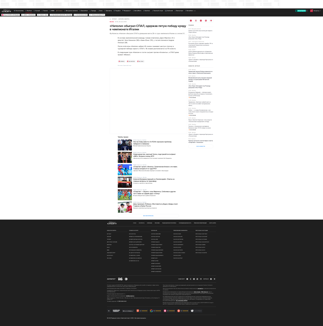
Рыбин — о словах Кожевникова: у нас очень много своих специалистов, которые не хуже (200, 111)
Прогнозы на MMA (200, 244)
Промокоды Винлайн (157, 250)
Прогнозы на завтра (201, 252)
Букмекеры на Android (135, 258)
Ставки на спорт (133, 230)
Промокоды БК (155, 241)
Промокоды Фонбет (156, 244)
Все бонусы (132, 233)
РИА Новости (204, 291)
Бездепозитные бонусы (135, 239)
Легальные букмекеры (135, 250)
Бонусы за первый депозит (136, 244)
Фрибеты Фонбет (155, 263)
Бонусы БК (154, 230)
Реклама (157, 222)
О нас (134, 222)
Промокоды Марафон (157, 255)
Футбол (112, 21)
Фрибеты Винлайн (156, 266)
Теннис (109, 239)
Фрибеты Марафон (156, 271)
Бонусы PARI (154, 239)
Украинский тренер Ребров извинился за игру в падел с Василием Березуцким (200, 72)
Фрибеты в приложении (135, 236)
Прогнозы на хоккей (201, 236)
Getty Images (197, 291)
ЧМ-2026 (109, 258)
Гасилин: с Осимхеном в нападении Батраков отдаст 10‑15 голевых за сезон (199, 127)
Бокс (108, 247)
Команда (149, 222)
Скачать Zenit (177, 255)
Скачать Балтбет (178, 258)
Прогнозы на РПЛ (200, 247)
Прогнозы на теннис (201, 239)
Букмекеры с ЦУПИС (134, 255)
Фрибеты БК (154, 258)
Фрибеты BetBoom (156, 268)
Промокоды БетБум (156, 252)
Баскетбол (110, 255)
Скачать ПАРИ (177, 233)
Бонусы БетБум (155, 236)
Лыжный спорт (111, 252)
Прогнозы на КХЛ (200, 250)
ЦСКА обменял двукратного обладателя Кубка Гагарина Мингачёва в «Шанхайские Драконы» (200, 53)
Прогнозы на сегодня (202, 230)
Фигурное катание (112, 241)
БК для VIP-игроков (134, 252)
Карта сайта (212, 222)
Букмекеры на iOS (134, 260)
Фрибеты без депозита (135, 241)
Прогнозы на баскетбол (202, 241)
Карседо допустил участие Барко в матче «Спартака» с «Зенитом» (200, 141)
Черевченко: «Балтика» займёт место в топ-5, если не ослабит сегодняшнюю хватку (199, 103)
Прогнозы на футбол (201, 233)
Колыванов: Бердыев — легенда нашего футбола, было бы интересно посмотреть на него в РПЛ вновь (200, 93)
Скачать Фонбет (177, 241)
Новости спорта (111, 230)
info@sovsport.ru (130, 295)
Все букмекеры (133, 247)
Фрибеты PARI (154, 260)
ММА (108, 250)
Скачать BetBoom (178, 239)
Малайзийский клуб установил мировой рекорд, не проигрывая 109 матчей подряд (200, 79)
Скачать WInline (178, 236)
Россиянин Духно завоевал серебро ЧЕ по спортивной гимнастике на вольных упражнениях (200, 45)
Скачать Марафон (178, 244)
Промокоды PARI (155, 247)
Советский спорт (127, 65)
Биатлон (109, 244)
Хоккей (109, 236)
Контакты (141, 222)
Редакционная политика (169, 222)
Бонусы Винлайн (156, 233)
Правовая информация (200, 222)
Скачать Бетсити (178, 250)
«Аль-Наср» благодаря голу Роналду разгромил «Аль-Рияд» (198, 38)
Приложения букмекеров (180, 230)
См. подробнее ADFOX (181, 300)
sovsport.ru (200, 288)
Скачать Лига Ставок (179, 252)
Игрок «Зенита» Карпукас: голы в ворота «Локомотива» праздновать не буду (200, 120)
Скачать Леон (177, 247)
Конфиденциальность (185, 222)
